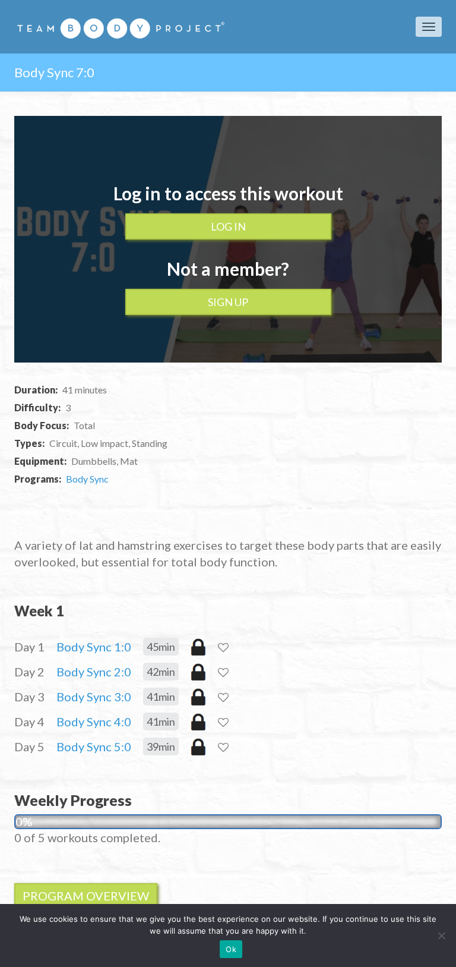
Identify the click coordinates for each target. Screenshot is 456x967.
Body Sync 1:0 (93, 647)
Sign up (228, 301)
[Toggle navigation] (429, 27)
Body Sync (87, 478)
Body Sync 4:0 (93, 721)
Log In (228, 226)
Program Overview (86, 896)
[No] (441, 935)
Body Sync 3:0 (93, 696)
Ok (231, 949)
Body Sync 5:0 (93, 746)
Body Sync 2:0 (93, 671)
